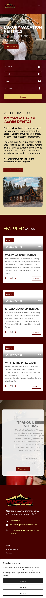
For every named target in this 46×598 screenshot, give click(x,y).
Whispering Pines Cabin (20, 362)
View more (23, 469)
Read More (6, 575)
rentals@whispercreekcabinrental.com (23, 524)
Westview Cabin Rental (20, 255)
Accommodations (13, 170)
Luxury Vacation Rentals (23, 29)
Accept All (23, 581)
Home (8, 545)
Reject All (23, 593)
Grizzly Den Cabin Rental (22, 308)
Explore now (11, 47)
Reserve (36, 278)
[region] (23, 578)
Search (23, 97)
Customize (23, 587)
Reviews (9, 553)
